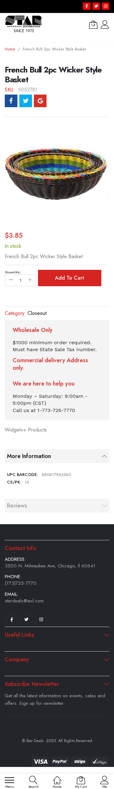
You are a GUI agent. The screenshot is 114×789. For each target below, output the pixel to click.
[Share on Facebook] (11, 101)
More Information (29, 456)
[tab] (57, 456)
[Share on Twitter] (25, 101)
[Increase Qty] (30, 280)
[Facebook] (11, 619)
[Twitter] (26, 619)
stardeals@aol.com (24, 600)
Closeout (37, 313)
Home (10, 49)
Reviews (17, 506)
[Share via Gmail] (40, 101)
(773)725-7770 (20, 583)
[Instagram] (41, 619)
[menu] (9, 780)
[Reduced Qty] (11, 280)
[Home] (57, 776)
